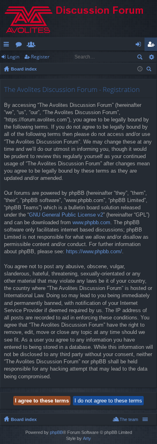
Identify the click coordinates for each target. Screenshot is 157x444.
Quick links (7, 45)
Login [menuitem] (140, 45)
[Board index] (78, 19)
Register (40, 56)
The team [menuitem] (129, 419)
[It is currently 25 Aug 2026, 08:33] (140, 69)
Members (32, 45)
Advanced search (151, 57)
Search (140, 57)
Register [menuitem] (152, 45)
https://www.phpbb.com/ (94, 251)
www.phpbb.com (91, 222)
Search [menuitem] (150, 70)
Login (13, 56)
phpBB (56, 432)
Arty (87, 438)
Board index (24, 69)
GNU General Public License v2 (66, 215)
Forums (20, 45)
